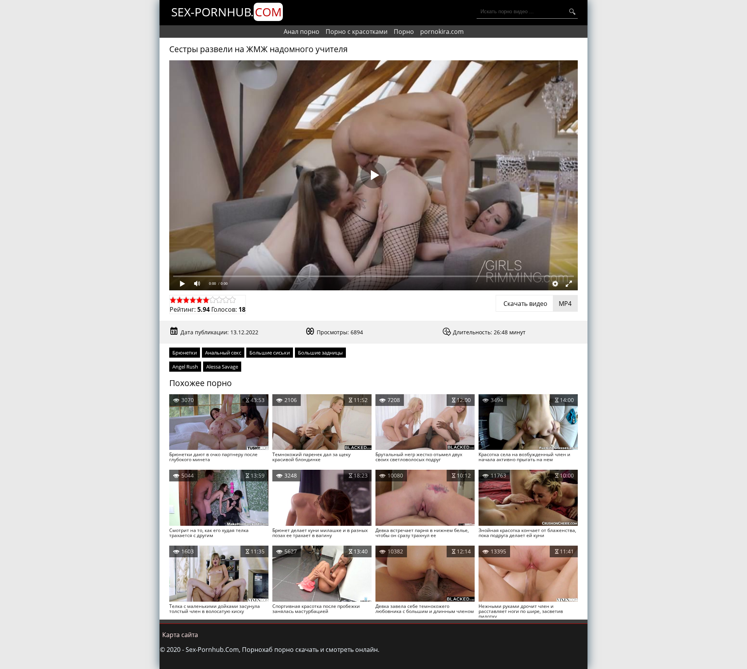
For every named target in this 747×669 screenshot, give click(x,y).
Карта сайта (180, 634)
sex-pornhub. (226, 12)
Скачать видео (537, 303)
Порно (404, 31)
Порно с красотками (357, 31)
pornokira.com (442, 31)
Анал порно (301, 31)
